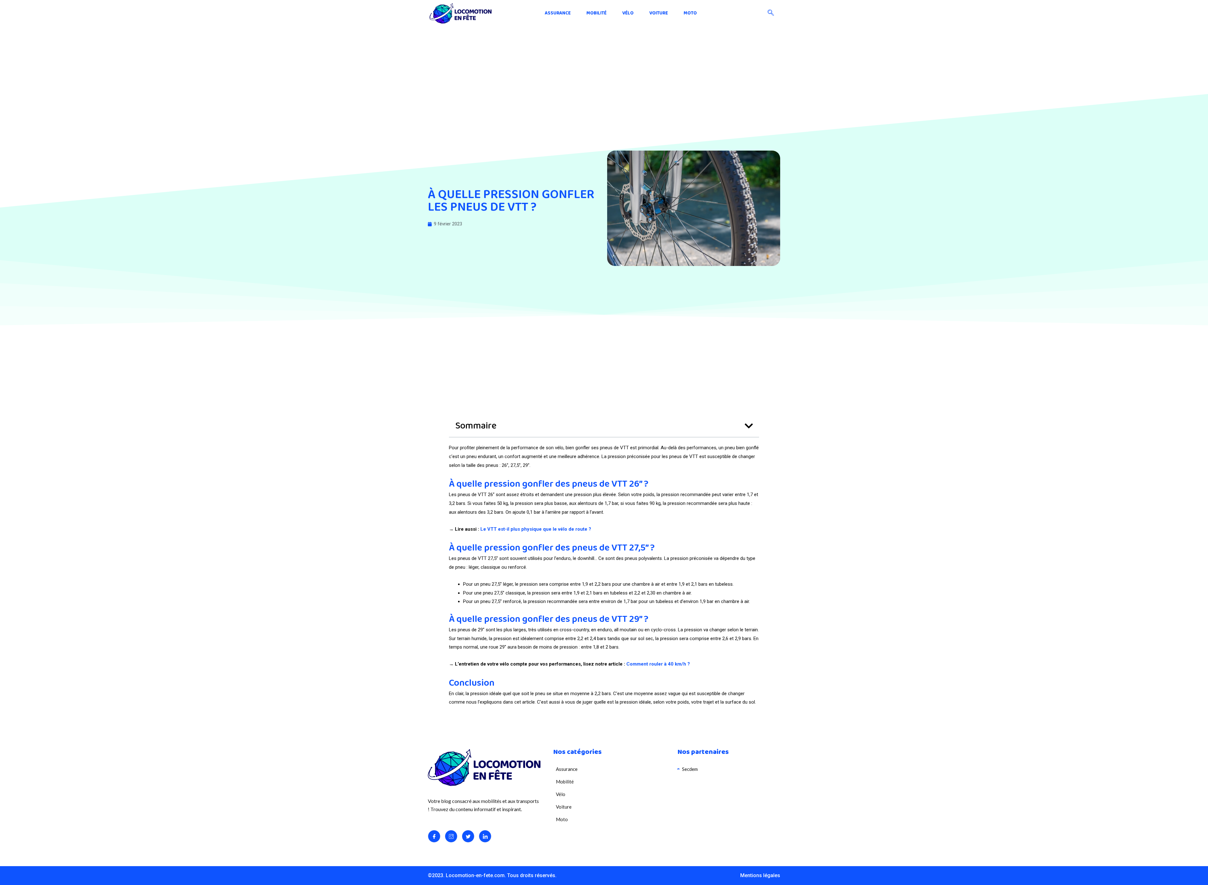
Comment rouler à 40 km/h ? (658, 664)
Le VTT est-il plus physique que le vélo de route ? (535, 529)
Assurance (558, 13)
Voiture (658, 13)
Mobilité (596, 13)
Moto (690, 13)
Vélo (628, 13)
